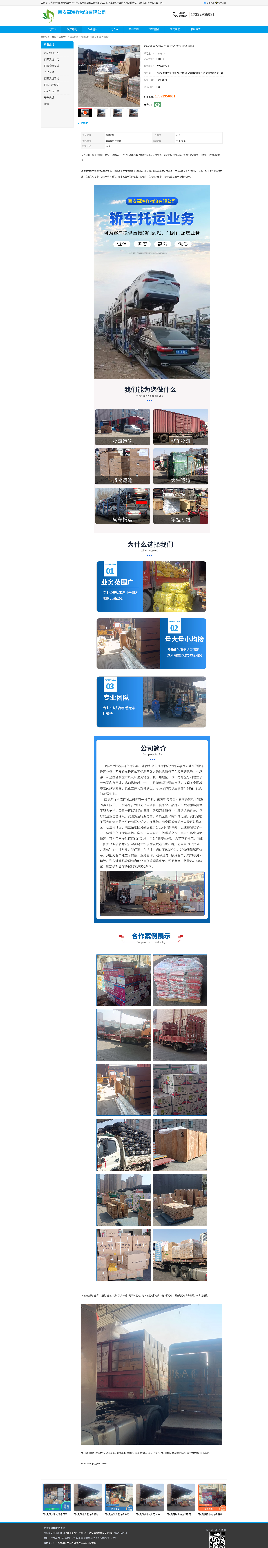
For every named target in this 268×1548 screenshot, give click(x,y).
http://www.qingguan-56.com (94, 1463)
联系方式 (196, 29)
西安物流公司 (51, 53)
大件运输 (49, 72)
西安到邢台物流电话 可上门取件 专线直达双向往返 (181, 1514)
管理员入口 (81, 1543)
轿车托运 (49, 97)
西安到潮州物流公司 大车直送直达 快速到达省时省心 (59, 1514)
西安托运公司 (51, 85)
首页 (54, 37)
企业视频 (92, 29)
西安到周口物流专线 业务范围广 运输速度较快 (148, 1514)
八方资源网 (61, 1543)
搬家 (46, 104)
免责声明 (71, 1543)
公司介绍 (113, 29)
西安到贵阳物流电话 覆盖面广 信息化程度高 (116, 1514)
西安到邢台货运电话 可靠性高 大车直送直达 (209, 1514)
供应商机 (72, 29)
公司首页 (51, 29)
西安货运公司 (51, 59)
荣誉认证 (175, 29)
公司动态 (134, 29)
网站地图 (92, 1543)
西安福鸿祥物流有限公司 (101, 1533)
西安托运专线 (51, 91)
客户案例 (154, 29)
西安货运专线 (51, 78)
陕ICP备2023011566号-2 (77, 1533)
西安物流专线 (51, 65)
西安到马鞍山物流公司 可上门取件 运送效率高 (86, 1514)
